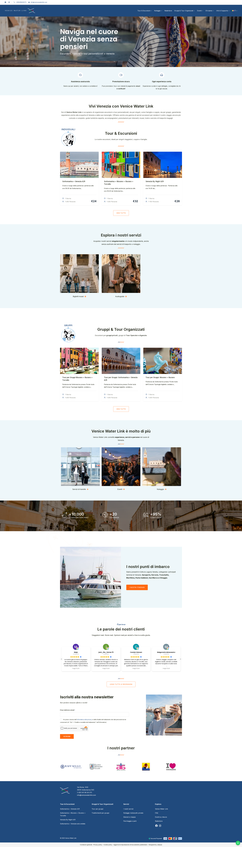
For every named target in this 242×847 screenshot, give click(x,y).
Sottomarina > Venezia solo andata (72, 824)
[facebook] (5, 2)
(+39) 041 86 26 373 (84, 792)
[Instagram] (160, 826)
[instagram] (9, 2)
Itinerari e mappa (129, 817)
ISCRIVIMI (66, 736)
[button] (180, 659)
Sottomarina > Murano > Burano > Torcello (118, 182)
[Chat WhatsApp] (238, 843)
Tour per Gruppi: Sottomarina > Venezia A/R (120, 378)
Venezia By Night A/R (155, 181)
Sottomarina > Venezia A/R (73, 181)
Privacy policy (97, 844)
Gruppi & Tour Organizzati (183, 11)
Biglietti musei (78, 296)
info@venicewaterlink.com (39, 2)
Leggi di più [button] (75, 668)
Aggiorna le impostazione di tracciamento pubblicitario (130, 844)
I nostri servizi (128, 809)
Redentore (168, 11)
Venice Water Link (161, 809)
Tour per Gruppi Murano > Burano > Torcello (77, 378)
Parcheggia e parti (129, 821)
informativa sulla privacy (84, 719)
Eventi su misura (161, 817)
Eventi (199, 11)
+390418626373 (21, 2)
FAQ (156, 813)
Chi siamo (208, 11)
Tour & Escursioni (143, 11)
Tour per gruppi (97, 809)
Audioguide (119, 296)
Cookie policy (108, 844)
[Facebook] (156, 826)
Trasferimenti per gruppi (100, 813)
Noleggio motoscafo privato (133, 813)
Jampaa (159, 844)
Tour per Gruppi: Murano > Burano (160, 377)
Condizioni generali (86, 844)
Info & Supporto (222, 11)
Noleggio (157, 11)
